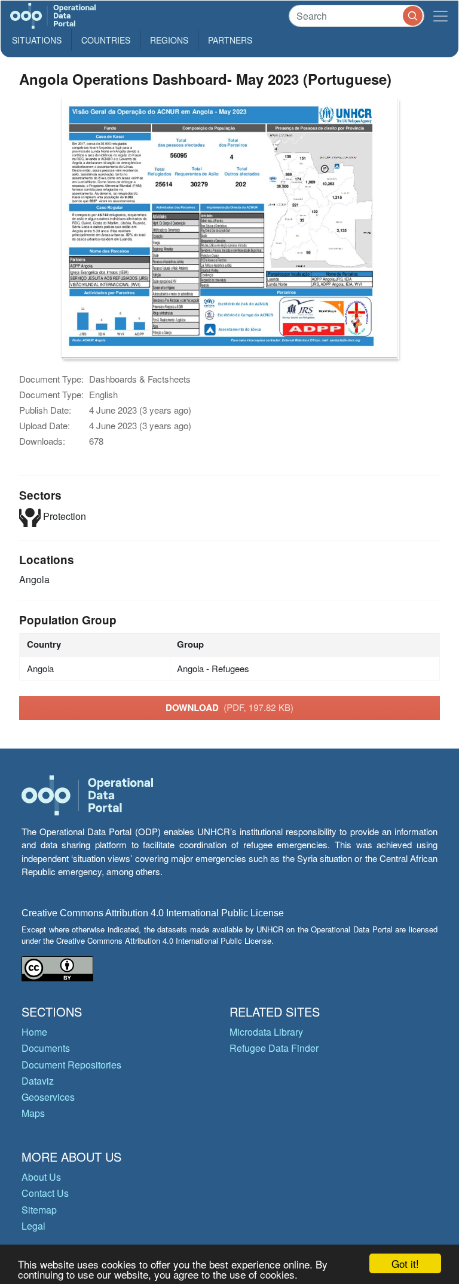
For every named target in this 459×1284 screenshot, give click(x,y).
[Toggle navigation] (440, 15)
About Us (41, 1177)
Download (229, 707)
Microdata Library (266, 1032)
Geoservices (48, 1097)
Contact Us (45, 1193)
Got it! (405, 1263)
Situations (37, 40)
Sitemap (39, 1210)
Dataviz (38, 1081)
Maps (33, 1113)
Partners (230, 40)
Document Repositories (71, 1064)
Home (34, 1032)
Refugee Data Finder (274, 1048)
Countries (105, 40)
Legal (33, 1226)
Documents (46, 1048)
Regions (169, 40)
